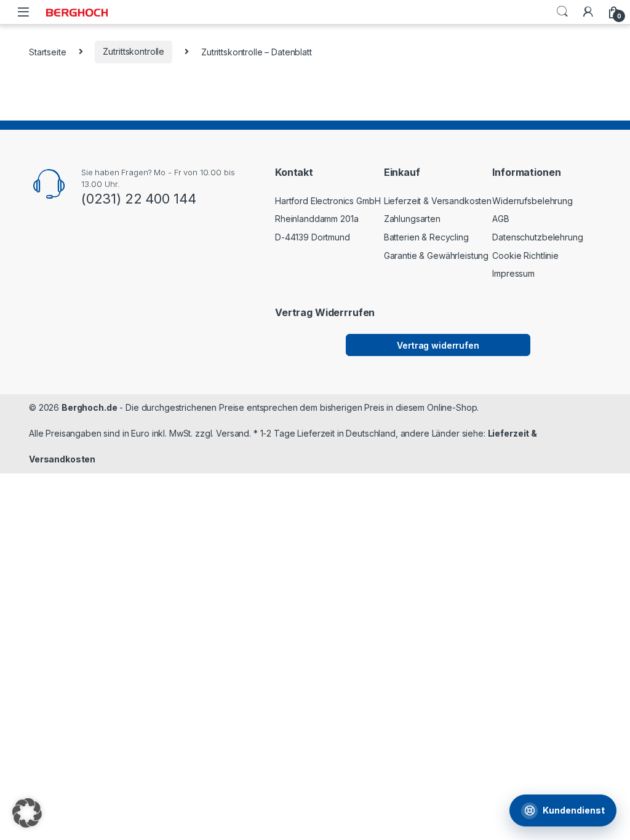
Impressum (513, 273)
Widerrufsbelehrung (532, 201)
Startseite (47, 51)
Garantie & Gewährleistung (436, 255)
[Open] (23, 12)
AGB (500, 218)
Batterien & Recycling (426, 237)
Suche (562, 11)
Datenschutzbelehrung (537, 237)
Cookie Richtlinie (525, 255)
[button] (27, 813)
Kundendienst (574, 810)
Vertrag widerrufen (438, 345)
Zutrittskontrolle (133, 51)
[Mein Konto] (588, 11)
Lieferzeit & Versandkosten (438, 201)
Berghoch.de (89, 407)
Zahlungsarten (412, 218)
